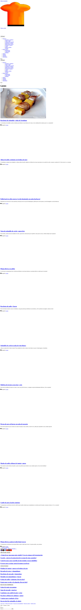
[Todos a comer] (12, 35)
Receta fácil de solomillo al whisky (10, 601)
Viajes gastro (7, 51)
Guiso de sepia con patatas (8, 587)
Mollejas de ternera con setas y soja (11, 385)
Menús (4, 53)
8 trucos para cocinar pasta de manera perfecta (14, 563)
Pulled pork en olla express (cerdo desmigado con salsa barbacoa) (20, 199)
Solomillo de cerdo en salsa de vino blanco (13, 345)
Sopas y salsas (8, 40)
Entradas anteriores (5, 547)
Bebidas (6, 48)
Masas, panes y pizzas (9, 44)
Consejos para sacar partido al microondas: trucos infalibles (18, 560)
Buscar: (1, 607)
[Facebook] (1, 550)
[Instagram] (5, 550)
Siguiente (14, 548)
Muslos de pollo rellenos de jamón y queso (13, 463)
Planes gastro (5, 49)
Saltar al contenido (3, 0)
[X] (3, 550)
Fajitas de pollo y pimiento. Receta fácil (12, 579)
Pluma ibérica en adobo (7, 269)
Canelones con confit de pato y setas (11, 593)
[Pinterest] (7, 550)
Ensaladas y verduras (9, 42)
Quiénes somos (33, 603)
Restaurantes (7, 50)
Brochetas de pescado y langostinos (11, 574)
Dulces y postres (8, 47)
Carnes (6, 46)
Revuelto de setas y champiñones (10, 571)
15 (10, 548)
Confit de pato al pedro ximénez (10, 502)
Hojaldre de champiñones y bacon (10, 576)
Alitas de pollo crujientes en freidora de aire (13, 159)
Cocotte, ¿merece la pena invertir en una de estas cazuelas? (18, 558)
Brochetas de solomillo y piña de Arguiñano (13, 120)
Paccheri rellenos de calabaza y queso (11, 595)
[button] (1, 59)
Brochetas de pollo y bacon (8, 306)
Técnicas (4, 55)
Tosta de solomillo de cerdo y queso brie (12, 231)
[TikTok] (9, 550)
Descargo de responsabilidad (18, 603)
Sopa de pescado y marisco (8, 590)
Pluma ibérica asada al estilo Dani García (13, 542)
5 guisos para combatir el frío (9, 598)
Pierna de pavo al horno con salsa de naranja (14, 424)
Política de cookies (27, 603)
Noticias (4, 54)
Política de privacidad (9, 603)
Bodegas (6, 52)
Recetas (4, 38)
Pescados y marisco (9, 45)
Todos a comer (3, 28)
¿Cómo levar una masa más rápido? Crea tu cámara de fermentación (21, 555)
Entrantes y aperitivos (9, 39)
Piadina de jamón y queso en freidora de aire (14, 568)
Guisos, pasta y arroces (9, 41)
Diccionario (5, 56)
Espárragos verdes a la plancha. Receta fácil (13, 582)
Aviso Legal (2, 603)
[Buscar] (12, 609)
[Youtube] (11, 550)
